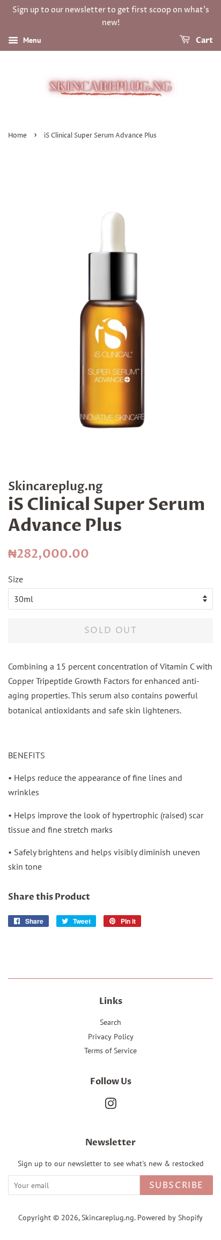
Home (17, 135)
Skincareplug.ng (108, 1217)
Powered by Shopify (170, 1217)
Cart (203, 40)
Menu (31, 40)
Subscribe (176, 1185)
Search (110, 1022)
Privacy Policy (111, 1036)
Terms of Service (110, 1050)
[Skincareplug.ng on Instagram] (110, 1105)
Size (15, 579)
